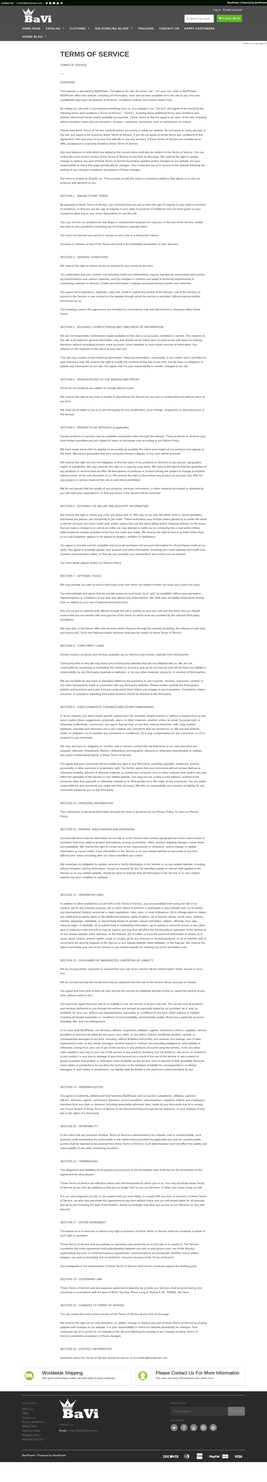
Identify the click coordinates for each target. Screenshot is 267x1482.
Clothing (78, 28)
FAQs (25, 1413)
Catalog (53, 28)
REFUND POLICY (33, 1439)
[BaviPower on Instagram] (203, 1427)
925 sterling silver (112, 28)
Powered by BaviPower (52, 1455)
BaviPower (28, 1455)
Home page (31, 28)
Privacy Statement (33, 1421)
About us (27, 1408)
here (211, 1378)
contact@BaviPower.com (83, 1430)
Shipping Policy (31, 1435)
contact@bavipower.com (29, 3)
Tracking (146, 28)
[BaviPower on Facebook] (183, 1427)
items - (231, 18)
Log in (217, 9)
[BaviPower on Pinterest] (213, 1427)
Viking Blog (33, 36)
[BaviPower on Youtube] (193, 1427)
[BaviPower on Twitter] (174, 1427)
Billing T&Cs (29, 1426)
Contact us (169, 28)
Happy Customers (199, 28)
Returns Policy (31, 1430)
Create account (232, 9)
